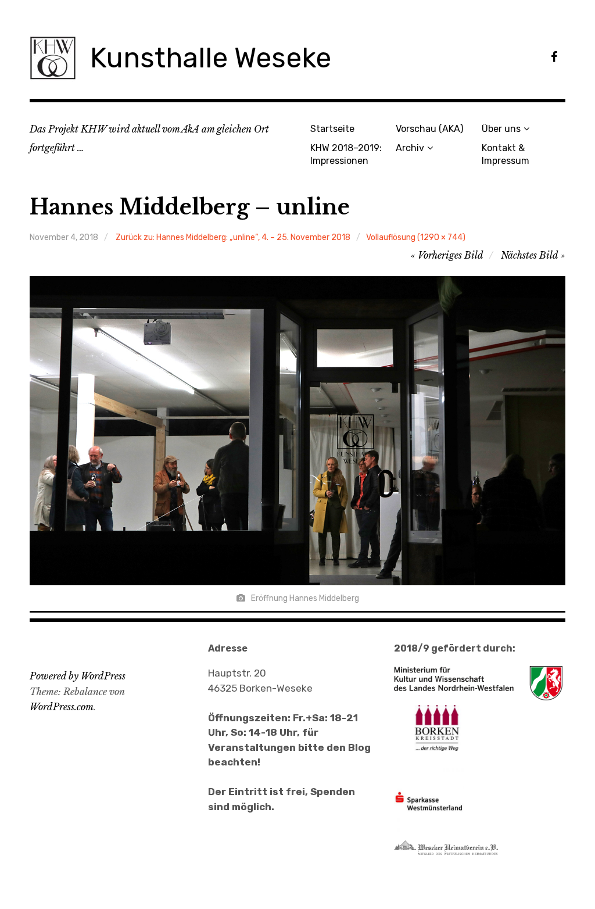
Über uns (501, 128)
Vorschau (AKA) (429, 128)
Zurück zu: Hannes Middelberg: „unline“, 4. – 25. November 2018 (233, 237)
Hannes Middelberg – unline (190, 207)
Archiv (410, 147)
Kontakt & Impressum (505, 154)
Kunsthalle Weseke (210, 57)
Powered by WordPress (78, 676)
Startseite (332, 128)
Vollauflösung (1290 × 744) (415, 237)
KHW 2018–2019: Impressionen (346, 154)
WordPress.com (62, 707)
